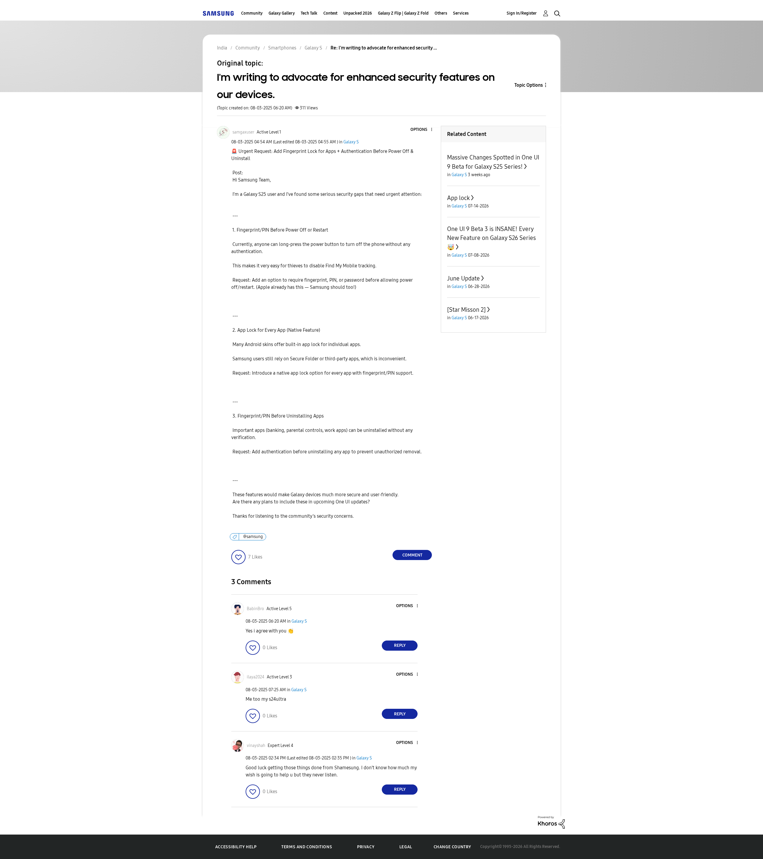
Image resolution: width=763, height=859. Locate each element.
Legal (405, 846)
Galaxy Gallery (282, 13)
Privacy (365, 846)
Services (461, 13)
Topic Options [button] (528, 85)
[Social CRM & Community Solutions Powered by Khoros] (551, 822)
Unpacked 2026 (357, 13)
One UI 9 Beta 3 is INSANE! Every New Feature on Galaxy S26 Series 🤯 (491, 238)
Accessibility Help (236, 846)
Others (441, 13)
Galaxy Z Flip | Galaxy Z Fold (403, 13)
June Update (463, 278)
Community (252, 13)
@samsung (253, 536)
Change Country (452, 846)
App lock (458, 197)
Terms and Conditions (306, 846)
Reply (400, 645)
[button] (421, 130)
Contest (330, 13)
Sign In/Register (522, 13)
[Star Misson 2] (466, 309)
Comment (412, 555)
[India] (218, 13)
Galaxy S (351, 142)
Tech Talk (309, 13)
